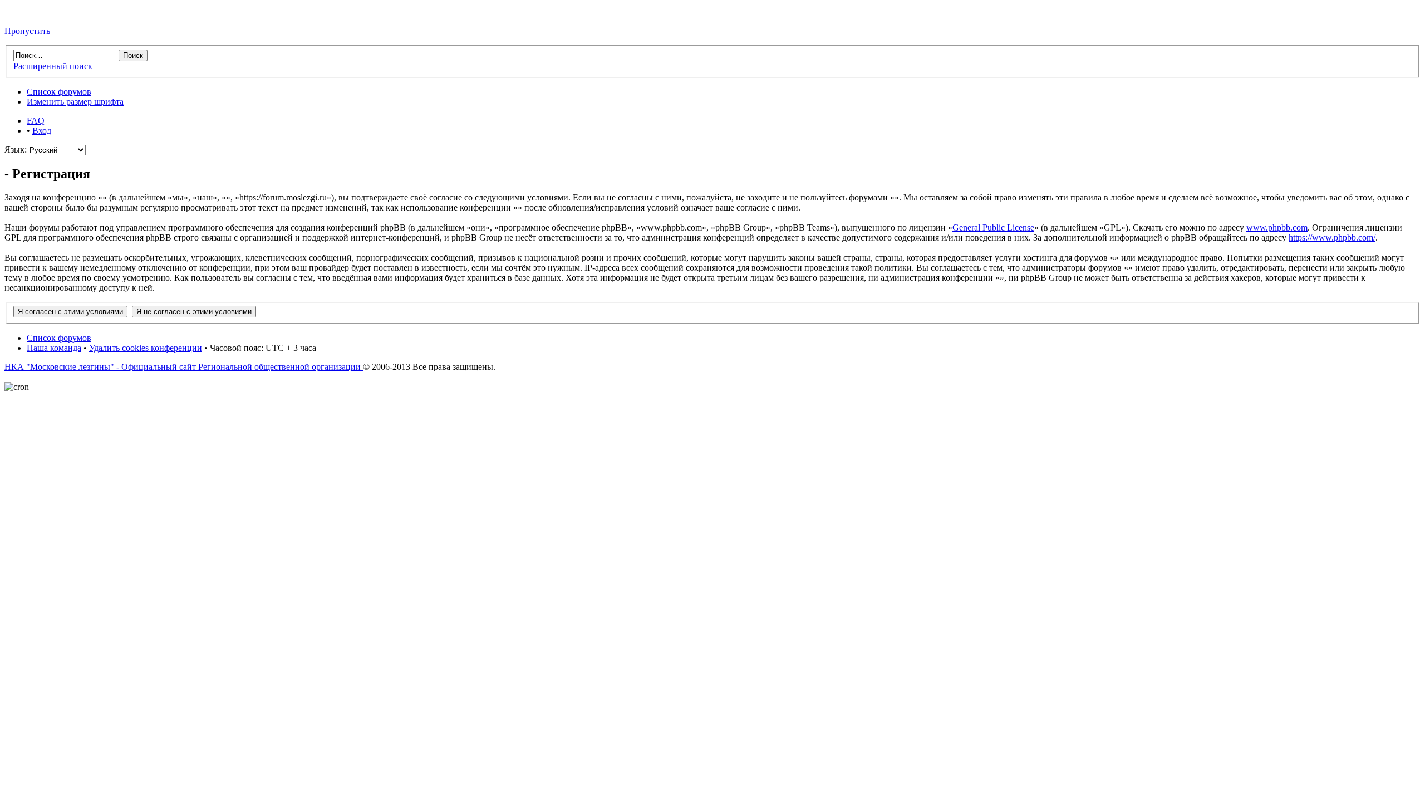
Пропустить (27, 31)
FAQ (36, 120)
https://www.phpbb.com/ (1332, 237)
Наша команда (54, 348)
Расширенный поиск (52, 66)
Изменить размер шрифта (75, 101)
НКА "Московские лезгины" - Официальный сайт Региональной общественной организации (183, 366)
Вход (41, 130)
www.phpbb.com (1277, 227)
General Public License (993, 227)
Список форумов (59, 91)
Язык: (15, 149)
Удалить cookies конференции (145, 348)
